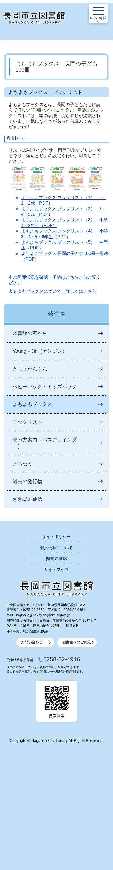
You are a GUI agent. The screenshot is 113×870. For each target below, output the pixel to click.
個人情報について (56, 547)
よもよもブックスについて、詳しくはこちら (52, 291)
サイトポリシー (56, 537)
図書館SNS (56, 558)
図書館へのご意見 (76, 642)
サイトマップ (56, 569)
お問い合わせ (32, 642)
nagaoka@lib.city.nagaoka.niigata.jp (43, 615)
